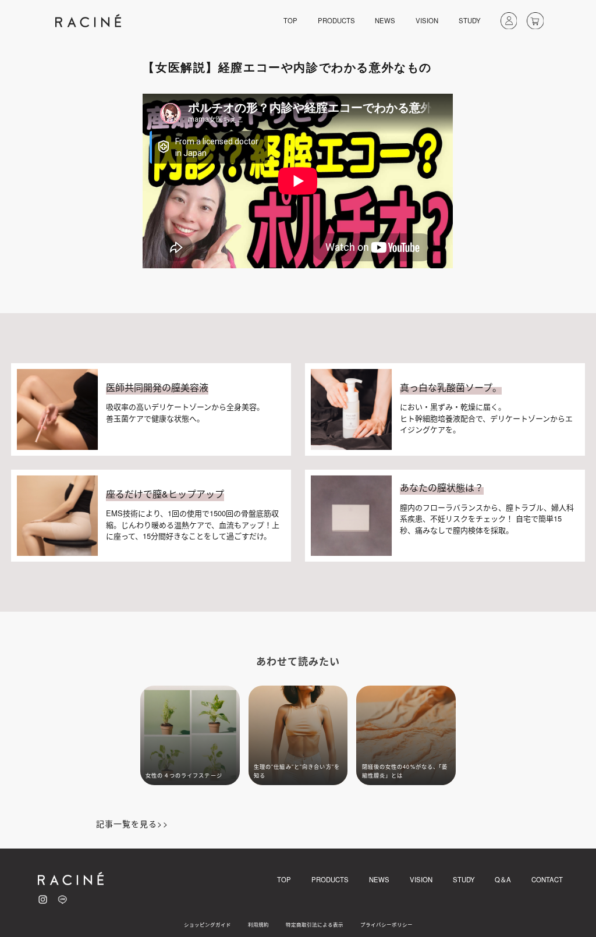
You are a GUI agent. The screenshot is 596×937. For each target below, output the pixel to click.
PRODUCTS (336, 20)
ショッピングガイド (207, 924)
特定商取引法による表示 (314, 924)
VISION (427, 20)
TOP (290, 20)
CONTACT (547, 879)
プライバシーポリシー (386, 924)
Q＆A (503, 879)
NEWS (385, 20)
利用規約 (258, 924)
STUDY (470, 20)
